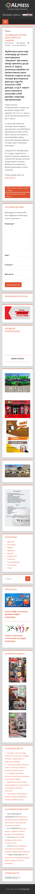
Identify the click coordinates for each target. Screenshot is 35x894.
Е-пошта (9, 265)
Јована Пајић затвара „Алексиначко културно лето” (14, 840)
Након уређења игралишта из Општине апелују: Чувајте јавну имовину (17, 849)
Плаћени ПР (12, 556)
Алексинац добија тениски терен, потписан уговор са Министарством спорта (17, 767)
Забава (10, 547)
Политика (11, 559)
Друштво (10, 542)
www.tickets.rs (10, 178)
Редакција (21, 43)
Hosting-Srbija (24, 889)
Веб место (9, 274)
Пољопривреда (13, 562)
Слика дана (11, 565)
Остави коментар (20, 45)
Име (7, 255)
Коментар (10, 224)
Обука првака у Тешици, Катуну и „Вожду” (17, 189)
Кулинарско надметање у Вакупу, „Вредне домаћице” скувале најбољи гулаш (16, 797)
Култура (7, 45)
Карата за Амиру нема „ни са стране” (16, 195)
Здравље (10, 550)
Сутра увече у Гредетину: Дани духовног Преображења (15, 831)
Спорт (9, 568)
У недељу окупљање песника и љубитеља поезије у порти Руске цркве (17, 776)
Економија (11, 544)
